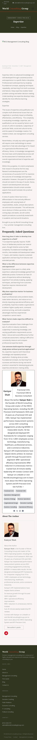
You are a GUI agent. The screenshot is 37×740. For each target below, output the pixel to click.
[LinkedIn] (23, 511)
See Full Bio (17, 487)
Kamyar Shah (7, 66)
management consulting (22, 225)
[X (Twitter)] (17, 511)
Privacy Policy (7, 737)
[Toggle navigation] (33, 8)
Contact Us (5, 685)
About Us (5, 672)
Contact (15, 737)
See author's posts (14, 627)
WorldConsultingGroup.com (15, 478)
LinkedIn (20, 475)
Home (12, 27)
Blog (17, 27)
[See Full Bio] (23, 486)
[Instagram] (20, 511)
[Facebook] (14, 511)
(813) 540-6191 (6, 3)
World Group (15, 8)
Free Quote (5, 679)
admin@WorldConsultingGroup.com (24, 3)
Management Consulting (9, 676)
